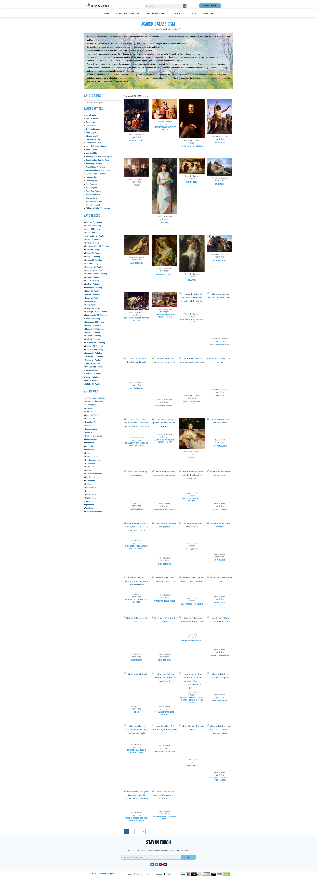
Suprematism (90, 498)
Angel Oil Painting (92, 229)
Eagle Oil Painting (92, 284)
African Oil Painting (93, 225)
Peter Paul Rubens (93, 191)
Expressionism (91, 429)
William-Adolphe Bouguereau (98, 208)
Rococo (88, 491)
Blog (148, 874)
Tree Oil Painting (92, 377)
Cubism (88, 425)
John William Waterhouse (96, 167)
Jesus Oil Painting (92, 318)
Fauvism (88, 432)
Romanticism (90, 494)
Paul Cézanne (91, 184)
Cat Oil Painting (91, 263)
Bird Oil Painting (92, 243)
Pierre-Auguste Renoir (95, 194)
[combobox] (102, 102)
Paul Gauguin (91, 187)
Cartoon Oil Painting (93, 260)
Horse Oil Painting (92, 308)
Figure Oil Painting (93, 291)
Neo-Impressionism (93, 460)
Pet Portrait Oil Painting (95, 343)
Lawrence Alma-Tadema (96, 174)
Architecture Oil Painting (95, 236)
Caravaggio (90, 122)
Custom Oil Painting (156, 13)
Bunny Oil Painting (92, 257)
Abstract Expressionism (95, 398)
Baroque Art (90, 418)
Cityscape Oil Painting (94, 267)
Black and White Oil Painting (97, 246)
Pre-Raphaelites (92, 477)
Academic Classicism (94, 401)
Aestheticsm (90, 405)
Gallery (144, 29)
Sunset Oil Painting (93, 370)
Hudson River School (93, 436)
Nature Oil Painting (93, 336)
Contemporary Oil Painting (96, 274)
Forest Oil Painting (93, 298)
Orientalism (90, 463)
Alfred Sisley (91, 115)
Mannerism (89, 443)
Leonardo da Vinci (93, 177)
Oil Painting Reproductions (127, 13)
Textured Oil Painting (94, 374)
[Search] (184, 6)
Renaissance (90, 487)
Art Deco (88, 408)
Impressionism (91, 439)
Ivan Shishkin (91, 153)
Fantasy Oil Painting (93, 288)
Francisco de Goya (93, 143)
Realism (88, 484)
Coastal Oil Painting (93, 270)
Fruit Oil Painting (92, 301)
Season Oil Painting (93, 360)
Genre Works (90, 305)
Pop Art (88, 470)
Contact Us (208, 13)
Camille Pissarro (92, 119)
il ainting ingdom (105, 874)
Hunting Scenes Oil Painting (96, 312)
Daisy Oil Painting (92, 277)
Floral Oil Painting (92, 294)
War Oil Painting (92, 380)
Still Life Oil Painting (93, 367)
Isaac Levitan (91, 150)
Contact (159, 874)
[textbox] (102, 103)
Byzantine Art (90, 422)
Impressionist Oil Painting (96, 315)
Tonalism (89, 508)
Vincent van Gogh (93, 205)
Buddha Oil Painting (93, 253)
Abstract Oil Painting (93, 222)
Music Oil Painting (92, 332)
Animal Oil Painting (93, 232)
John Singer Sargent (94, 163)
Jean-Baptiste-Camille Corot (97, 160)
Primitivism (90, 481)
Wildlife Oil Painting (93, 384)
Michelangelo (91, 181)
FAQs (169, 874)
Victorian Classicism (93, 512)
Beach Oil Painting (93, 239)
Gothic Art (89, 446)
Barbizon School (92, 415)
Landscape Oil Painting (94, 322)
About (139, 874)
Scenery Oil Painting (93, 353)
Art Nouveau (90, 412)
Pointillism (89, 467)
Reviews (193, 13)
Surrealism (89, 501)
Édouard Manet (92, 136)
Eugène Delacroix (93, 139)
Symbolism (89, 505)
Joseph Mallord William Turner (98, 170)
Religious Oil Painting (94, 350)
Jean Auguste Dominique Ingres (99, 157)
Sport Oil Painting (92, 363)
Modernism (89, 450)
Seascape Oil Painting (94, 356)
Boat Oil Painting (92, 250)
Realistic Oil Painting (94, 346)
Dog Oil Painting (92, 281)
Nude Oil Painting (92, 339)
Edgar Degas (91, 132)
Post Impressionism (93, 474)
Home (106, 13)
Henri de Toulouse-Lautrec (96, 146)
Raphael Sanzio (92, 198)
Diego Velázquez (93, 129)
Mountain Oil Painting (94, 329)
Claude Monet (91, 125)
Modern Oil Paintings (94, 325)
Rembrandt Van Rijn (94, 201)
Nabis (87, 453)
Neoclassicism (91, 456)
